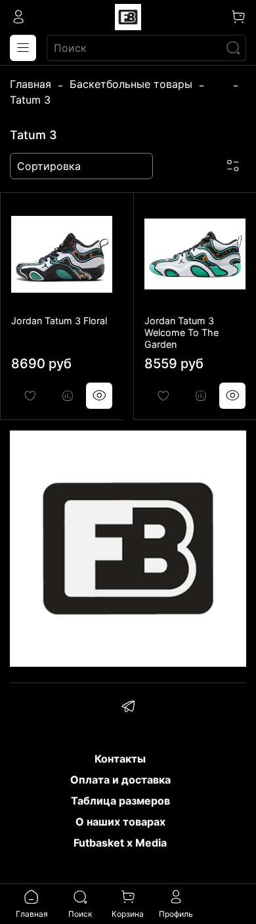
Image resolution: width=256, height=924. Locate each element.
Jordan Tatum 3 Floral (59, 320)
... (219, 84)
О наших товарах (120, 821)
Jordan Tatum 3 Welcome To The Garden (181, 332)
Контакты (120, 758)
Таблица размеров (120, 800)
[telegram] (128, 708)
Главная (30, 84)
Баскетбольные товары (131, 84)
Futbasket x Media (120, 842)
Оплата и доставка (120, 779)
